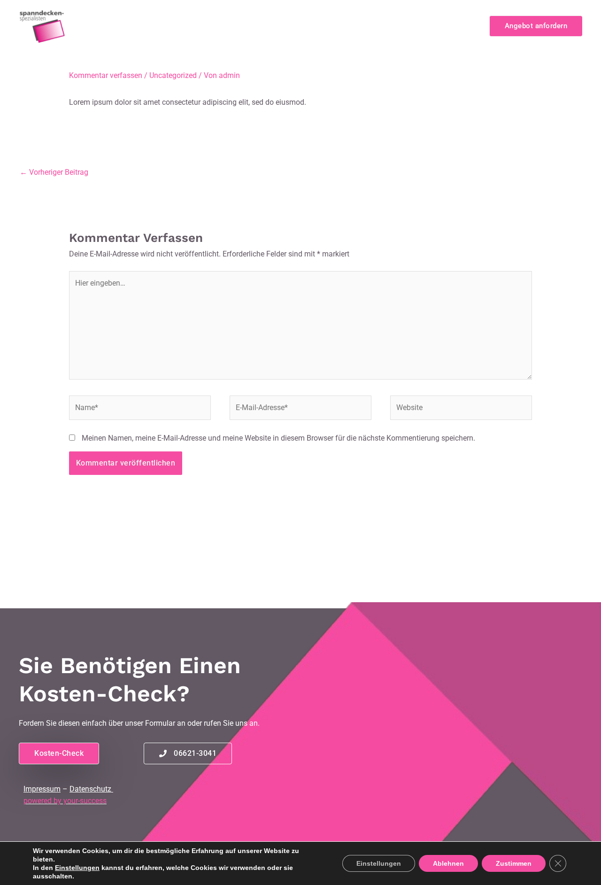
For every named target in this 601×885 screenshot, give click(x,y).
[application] (280, 25)
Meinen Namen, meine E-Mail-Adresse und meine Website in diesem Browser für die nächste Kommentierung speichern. (278, 438)
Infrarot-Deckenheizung (237, 25)
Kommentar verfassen (105, 75)
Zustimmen (514, 863)
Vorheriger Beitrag (54, 172)
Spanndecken (322, 25)
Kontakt (459, 25)
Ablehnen (448, 863)
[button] (536, 26)
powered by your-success (65, 800)
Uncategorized (173, 75)
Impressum (42, 788)
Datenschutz (90, 788)
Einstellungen (77, 867)
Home (174, 25)
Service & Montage (400, 25)
